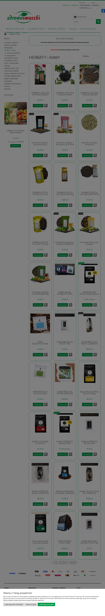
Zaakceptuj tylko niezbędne (14, 604)
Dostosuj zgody (31, 604)
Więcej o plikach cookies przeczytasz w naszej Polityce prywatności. (23, 600)
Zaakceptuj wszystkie (46, 604)
